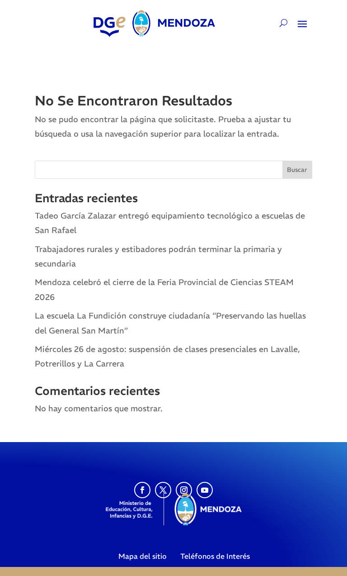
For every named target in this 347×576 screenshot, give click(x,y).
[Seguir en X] (163, 490)
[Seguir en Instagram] (184, 490)
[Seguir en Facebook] (142, 490)
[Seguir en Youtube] (205, 490)
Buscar (297, 170)
